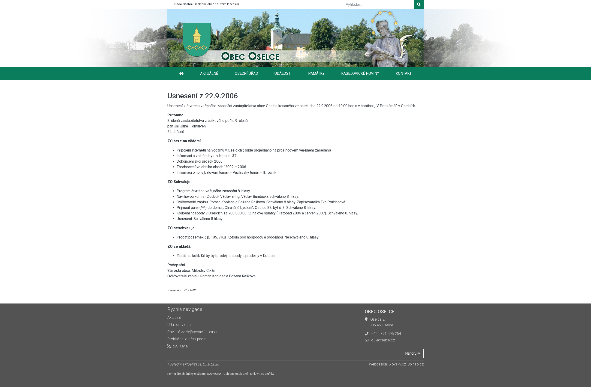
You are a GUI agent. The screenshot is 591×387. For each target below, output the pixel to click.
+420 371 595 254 (386, 333)
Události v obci (179, 324)
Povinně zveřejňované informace (193, 332)
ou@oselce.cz (383, 340)
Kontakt (404, 73)
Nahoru (411, 353)
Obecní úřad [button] (246, 73)
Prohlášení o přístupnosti (187, 339)
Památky (316, 73)
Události (283, 73)
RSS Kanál (179, 346)
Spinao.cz (415, 364)
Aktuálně (209, 73)
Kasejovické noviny (360, 73)
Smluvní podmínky (262, 373)
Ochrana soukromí (235, 373)
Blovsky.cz (397, 364)
